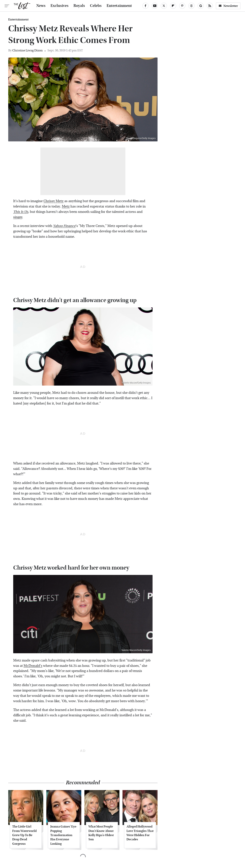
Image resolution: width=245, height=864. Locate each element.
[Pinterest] (182, 6)
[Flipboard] (173, 6)
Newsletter (230, 6)
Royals (79, 5)
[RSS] (210, 6)
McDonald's (33, 666)
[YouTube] (155, 6)
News (41, 5)
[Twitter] (164, 6)
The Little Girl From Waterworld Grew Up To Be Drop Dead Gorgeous (24, 835)
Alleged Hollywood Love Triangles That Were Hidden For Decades (140, 833)
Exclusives (60, 5)
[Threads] (191, 6)
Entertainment (119, 5)
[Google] (201, 6)
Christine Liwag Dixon (27, 50)
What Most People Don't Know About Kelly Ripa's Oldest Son (101, 833)
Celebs (96, 5)
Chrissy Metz (53, 201)
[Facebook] (145, 6)
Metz (66, 206)
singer (17, 217)
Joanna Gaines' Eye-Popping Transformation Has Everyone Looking (63, 835)
